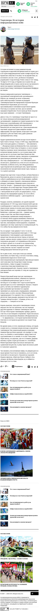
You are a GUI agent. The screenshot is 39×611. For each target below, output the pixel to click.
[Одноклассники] (37, 17)
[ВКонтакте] (32, 17)
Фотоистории (5, 426)
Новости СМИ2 (4, 421)
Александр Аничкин (14, 29)
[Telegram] (35, 17)
